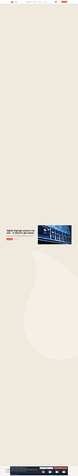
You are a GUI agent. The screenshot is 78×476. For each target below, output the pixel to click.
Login (59, 1)
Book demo (16, 239)
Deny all (46, 468)
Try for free (64, 1)
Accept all (60, 468)
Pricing (45, 1)
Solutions (34, 1)
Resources (40, 1)
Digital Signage (28, 1)
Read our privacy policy (14, 474)
